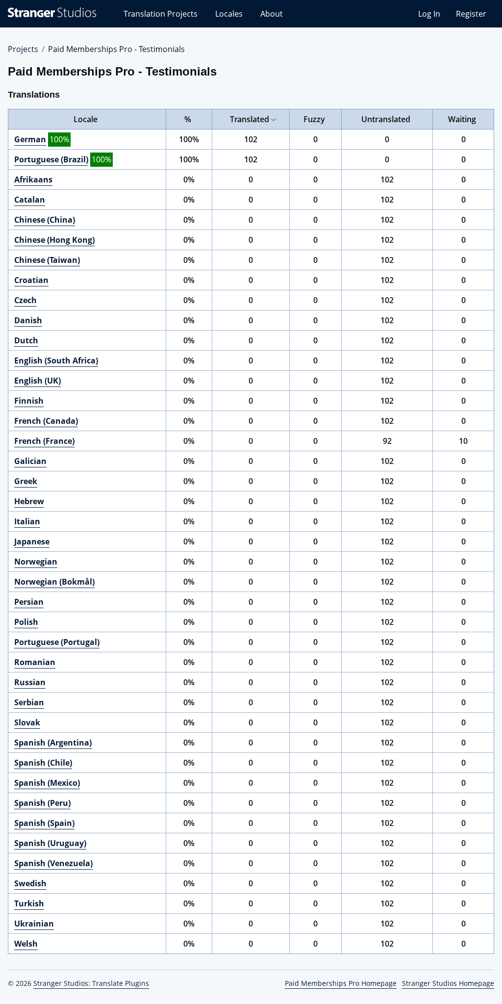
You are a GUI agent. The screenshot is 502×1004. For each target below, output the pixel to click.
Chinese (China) (44, 219)
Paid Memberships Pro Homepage (341, 983)
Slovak (27, 722)
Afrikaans (33, 179)
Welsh (26, 943)
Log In (429, 13)
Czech (25, 300)
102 (250, 139)
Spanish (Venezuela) (53, 863)
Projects (23, 49)
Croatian (31, 280)
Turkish (29, 903)
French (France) (44, 441)
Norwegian (35, 561)
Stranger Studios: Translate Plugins (91, 983)
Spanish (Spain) (44, 823)
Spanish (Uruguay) (50, 843)
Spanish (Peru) (42, 803)
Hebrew (29, 501)
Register (471, 13)
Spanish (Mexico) (47, 782)
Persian (29, 601)
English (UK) (37, 380)
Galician (30, 461)
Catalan (29, 199)
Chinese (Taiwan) (47, 260)
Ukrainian (34, 923)
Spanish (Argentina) (53, 742)
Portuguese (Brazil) (51, 159)
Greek (25, 481)
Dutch (26, 340)
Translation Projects (161, 13)
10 (463, 441)
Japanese (32, 541)
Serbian (29, 702)
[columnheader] (87, 119)
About (271, 13)
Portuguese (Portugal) (57, 642)
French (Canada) (46, 420)
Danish (28, 320)
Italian (27, 521)
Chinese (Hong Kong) (54, 239)
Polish (26, 622)
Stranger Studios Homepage (448, 983)
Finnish (29, 400)
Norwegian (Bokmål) (54, 581)
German (30, 139)
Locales (229, 13)
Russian (30, 682)
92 (387, 441)
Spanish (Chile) (43, 762)
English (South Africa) (56, 360)
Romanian (34, 662)
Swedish (30, 883)
